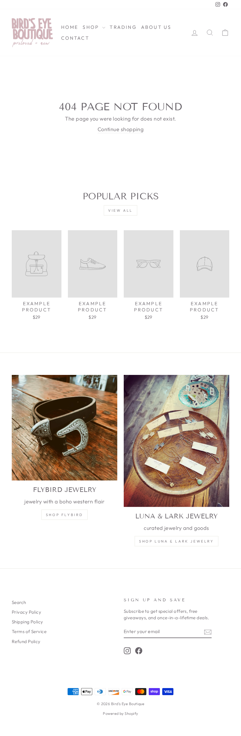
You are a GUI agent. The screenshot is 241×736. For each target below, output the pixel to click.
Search (19, 602)
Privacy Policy (26, 612)
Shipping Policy (27, 622)
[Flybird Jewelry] (64, 427)
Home (69, 27)
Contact (75, 38)
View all (120, 210)
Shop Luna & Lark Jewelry (176, 541)
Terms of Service (29, 631)
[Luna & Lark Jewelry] (176, 441)
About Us (156, 27)
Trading (123, 27)
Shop (92, 27)
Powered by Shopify (120, 713)
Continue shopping (121, 129)
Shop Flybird (64, 515)
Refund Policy (26, 641)
